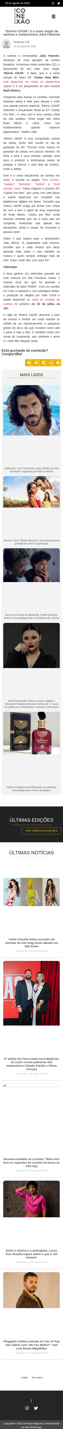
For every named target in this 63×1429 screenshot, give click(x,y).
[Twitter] (58, 3)
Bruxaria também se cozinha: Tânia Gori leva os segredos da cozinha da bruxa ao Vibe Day (31, 1163)
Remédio (24, 184)
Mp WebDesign (33, 1427)
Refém (40, 184)
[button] (53, 16)
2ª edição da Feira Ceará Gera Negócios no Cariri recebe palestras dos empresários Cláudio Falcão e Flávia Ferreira (31, 1064)
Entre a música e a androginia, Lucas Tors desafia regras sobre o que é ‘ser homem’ (31, 1254)
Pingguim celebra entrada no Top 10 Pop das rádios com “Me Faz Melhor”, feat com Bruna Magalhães (31, 1345)
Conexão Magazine (33, 1423)
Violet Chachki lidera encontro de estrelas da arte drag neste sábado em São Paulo (31, 943)
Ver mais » (37, 1377)
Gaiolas (9, 184)
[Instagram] (52, 3)
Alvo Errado (50, 179)
